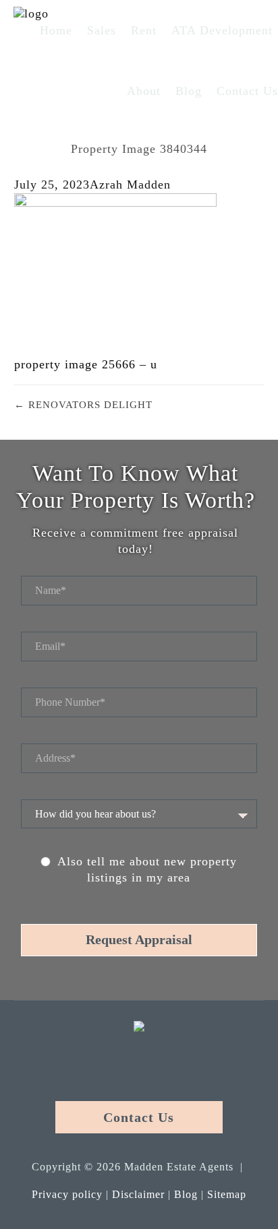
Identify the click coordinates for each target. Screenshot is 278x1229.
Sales (101, 30)
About (144, 91)
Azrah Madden (130, 184)
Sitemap (226, 1194)
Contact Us (247, 91)
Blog (188, 91)
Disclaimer (138, 1194)
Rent (144, 30)
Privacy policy (67, 1194)
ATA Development (222, 30)
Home (56, 30)
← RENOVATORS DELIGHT (83, 404)
